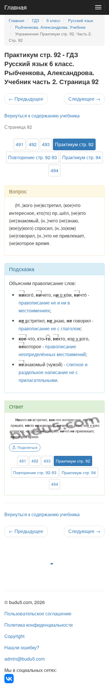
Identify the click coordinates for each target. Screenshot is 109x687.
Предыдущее (26, 98)
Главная (15, 7)
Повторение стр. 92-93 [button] (32, 157)
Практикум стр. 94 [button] (81, 157)
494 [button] (54, 170)
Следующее (84, 98)
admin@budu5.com (24, 658)
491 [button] (20, 144)
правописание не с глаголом (50, 328)
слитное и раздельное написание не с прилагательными (53, 372)
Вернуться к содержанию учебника (42, 115)
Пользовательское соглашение (38, 613)
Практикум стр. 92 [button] (74, 144)
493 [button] (46, 144)
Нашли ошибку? (21, 647)
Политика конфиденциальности (38, 624)
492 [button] (33, 144)
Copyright (14, 636)
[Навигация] (98, 7)
